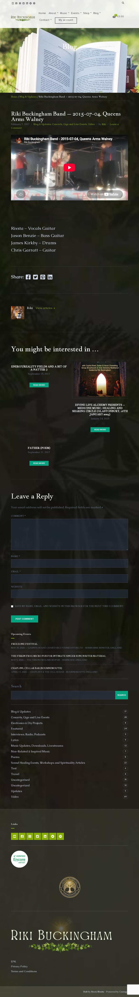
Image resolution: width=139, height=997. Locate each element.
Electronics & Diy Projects (27, 723)
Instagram (20, 3)
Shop (86, 13)
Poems (15, 757)
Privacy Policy (19, 966)
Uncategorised (20, 780)
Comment (18, 516)
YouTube (13, 3)
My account (66, 20)
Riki (104, 124)
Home (42, 13)
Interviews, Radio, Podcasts (28, 734)
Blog (95, 13)
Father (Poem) (39, 448)
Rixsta (101, 991)
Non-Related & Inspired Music (30, 751)
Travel (15, 774)
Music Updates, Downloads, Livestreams (37, 745)
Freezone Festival (24, 644)
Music (63, 13)
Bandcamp (30, 3)
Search (16, 686)
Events (75, 13)
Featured (17, 728)
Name (15, 556)
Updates (16, 791)
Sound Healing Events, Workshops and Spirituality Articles (48, 763)
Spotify (34, 3)
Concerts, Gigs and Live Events (69, 124)
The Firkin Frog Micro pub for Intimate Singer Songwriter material (58, 656)
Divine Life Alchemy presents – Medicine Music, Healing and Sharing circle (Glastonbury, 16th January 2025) (100, 409)
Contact (44, 20)
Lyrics (14, 740)
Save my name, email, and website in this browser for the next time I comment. (69, 606)
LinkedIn (27, 3)
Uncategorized (20, 785)
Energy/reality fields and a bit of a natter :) (39, 368)
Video (91, 124)
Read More (39, 385)
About (52, 13)
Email (16, 571)
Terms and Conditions (24, 971)
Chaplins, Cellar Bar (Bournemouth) (36, 668)
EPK (13, 961)
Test (13, 768)
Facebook (16, 3)
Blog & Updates (28, 96)
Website (16, 586)
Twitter (23, 3)
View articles (44, 308)
